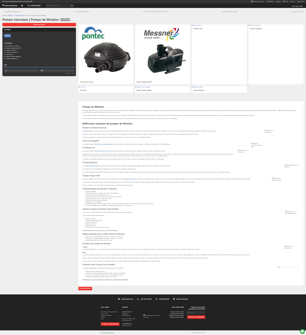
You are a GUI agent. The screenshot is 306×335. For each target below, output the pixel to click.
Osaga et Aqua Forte (130, 179)
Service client (104, 313)
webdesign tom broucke (200, 332)
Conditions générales (106, 315)
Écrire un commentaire (111, 324)
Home (4, 15)
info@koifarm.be (127, 299)
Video (286, 1)
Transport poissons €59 (297, 11)
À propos (278, 1)
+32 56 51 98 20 (146, 299)
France (262, 1)
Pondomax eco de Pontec (102, 151)
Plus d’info (66, 19)
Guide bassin (300, 1)
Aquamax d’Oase (88, 131)
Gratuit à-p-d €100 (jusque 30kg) (229, 11)
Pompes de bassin (20, 15)
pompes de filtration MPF (92, 166)
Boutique (10, 15)
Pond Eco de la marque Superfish (104, 144)
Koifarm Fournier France (177, 313)
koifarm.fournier (182, 299)
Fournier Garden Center (177, 311)
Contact (292, 1)
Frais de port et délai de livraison (109, 311)
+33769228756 (163, 299)
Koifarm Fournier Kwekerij (176, 315)
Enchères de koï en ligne (177, 317)
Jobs (102, 319)
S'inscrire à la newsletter (196, 317)
